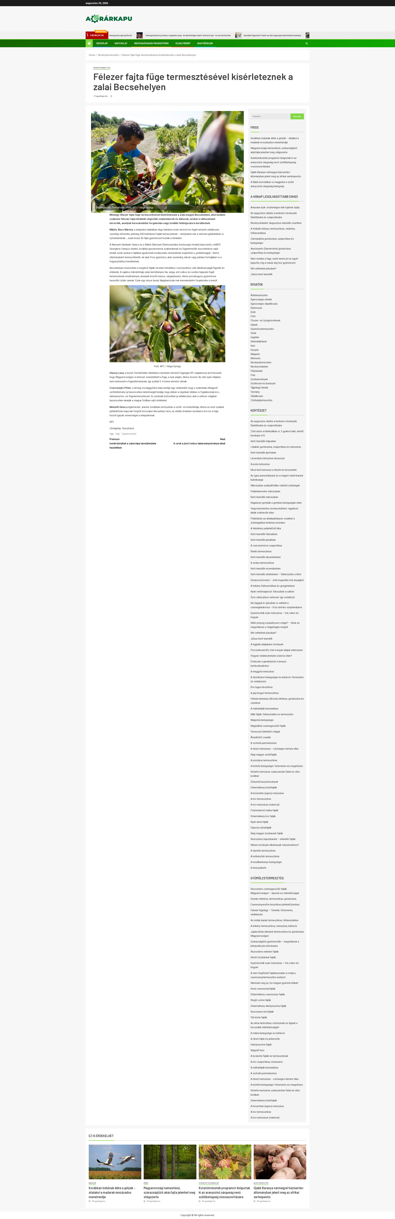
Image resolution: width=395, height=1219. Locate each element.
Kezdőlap (102, 43)
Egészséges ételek (261, 299)
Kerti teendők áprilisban (263, 452)
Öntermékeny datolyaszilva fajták (268, 1006)
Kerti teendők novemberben (266, 568)
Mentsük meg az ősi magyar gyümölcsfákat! (274, 983)
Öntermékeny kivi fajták (263, 816)
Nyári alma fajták (259, 821)
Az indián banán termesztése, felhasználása (274, 920)
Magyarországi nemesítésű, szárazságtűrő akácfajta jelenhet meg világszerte (169, 1192)
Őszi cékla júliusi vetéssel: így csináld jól (273, 597)
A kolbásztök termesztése (265, 856)
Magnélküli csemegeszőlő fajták (268, 725)
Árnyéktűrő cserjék (261, 737)
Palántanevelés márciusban (265, 491)
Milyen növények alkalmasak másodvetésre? (275, 844)
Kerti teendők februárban (264, 534)
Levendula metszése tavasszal (268, 458)
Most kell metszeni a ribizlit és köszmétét (274, 469)
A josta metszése (260, 464)
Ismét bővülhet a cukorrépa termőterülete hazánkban (133, 443)
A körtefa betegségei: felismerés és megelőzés (277, 766)
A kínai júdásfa (258, 867)
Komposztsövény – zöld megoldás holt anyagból (277, 580)
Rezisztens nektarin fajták (265, 951)
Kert (253, 345)
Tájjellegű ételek (259, 387)
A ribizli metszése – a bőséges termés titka (274, 748)
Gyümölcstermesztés (262, 328)
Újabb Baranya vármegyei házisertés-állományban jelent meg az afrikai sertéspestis (279, 1192)
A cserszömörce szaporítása (266, 545)
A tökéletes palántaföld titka (266, 528)
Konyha (254, 349)
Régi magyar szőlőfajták (264, 754)
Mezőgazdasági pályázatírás (151, 43)
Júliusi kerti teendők (261, 274)
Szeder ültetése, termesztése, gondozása (273, 898)
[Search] (307, 43)
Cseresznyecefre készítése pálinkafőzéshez (275, 904)
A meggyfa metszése (262, 671)
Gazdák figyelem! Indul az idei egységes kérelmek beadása (229, 35)
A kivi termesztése (261, 798)
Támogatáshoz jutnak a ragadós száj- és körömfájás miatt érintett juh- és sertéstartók (145, 35)
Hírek (253, 333)
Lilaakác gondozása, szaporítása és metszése (276, 446)
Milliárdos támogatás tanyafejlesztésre (290, 35)
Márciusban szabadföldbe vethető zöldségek (275, 485)
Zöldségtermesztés (261, 400)
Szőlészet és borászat (263, 383)
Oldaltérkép (182, 43)
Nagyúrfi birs (257, 1050)
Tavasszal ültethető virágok (265, 731)
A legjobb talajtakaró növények (267, 644)
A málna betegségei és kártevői (268, 1033)
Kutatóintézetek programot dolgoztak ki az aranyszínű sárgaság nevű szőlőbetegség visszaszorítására (274, 162)
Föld (253, 316)
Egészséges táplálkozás (264, 303)
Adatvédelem (205, 43)
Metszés (255, 358)
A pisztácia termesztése (264, 760)
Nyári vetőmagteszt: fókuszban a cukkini (272, 591)
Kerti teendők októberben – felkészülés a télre (276, 574)
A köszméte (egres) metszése (267, 793)
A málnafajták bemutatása (264, 708)
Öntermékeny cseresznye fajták (268, 994)
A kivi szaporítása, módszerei (267, 1061)
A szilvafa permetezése (264, 743)
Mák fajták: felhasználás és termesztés (272, 714)
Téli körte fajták (259, 1017)
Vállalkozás (257, 396)
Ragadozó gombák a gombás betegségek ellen (276, 502)
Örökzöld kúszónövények (264, 781)
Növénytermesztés (101, 68)
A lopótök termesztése (263, 850)
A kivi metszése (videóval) (265, 804)
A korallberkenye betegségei (266, 862)
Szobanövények (259, 379)
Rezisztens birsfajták (262, 1011)
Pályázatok (257, 370)
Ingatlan (255, 337)
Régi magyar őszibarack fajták (267, 833)
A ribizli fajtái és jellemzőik (265, 1038)
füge (118, 434)
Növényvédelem (259, 366)
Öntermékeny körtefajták (264, 787)
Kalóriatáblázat (259, 341)
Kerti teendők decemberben (266, 557)
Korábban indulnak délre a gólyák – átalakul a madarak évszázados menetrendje (112, 1192)
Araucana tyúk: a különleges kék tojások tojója (275, 207)
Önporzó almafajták (261, 827)
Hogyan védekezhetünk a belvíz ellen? (271, 655)
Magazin (255, 354)
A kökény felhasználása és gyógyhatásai (273, 585)
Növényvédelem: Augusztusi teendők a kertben (276, 223)
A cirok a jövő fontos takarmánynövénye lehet (199, 441)
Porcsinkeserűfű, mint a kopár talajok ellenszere (277, 650)
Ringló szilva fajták (261, 1000)
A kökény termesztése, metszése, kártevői (274, 926)
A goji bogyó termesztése (265, 693)
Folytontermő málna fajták (264, 810)
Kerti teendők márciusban (264, 497)
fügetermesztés (129, 434)
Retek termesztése (261, 551)
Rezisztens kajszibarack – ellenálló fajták (273, 839)
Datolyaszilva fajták (261, 1044)
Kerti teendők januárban (263, 539)
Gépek (254, 324)
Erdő (253, 312)
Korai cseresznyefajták (263, 988)
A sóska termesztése (262, 562)
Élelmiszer (256, 307)
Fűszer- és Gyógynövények (265, 320)
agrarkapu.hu (102, 96)
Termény (255, 391)
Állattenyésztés (259, 295)
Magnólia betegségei (262, 720)
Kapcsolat (121, 43)
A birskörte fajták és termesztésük (269, 1056)
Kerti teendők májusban (263, 441)
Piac (253, 375)
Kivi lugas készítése (262, 687)
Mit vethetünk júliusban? (263, 268)
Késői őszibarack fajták (263, 957)
